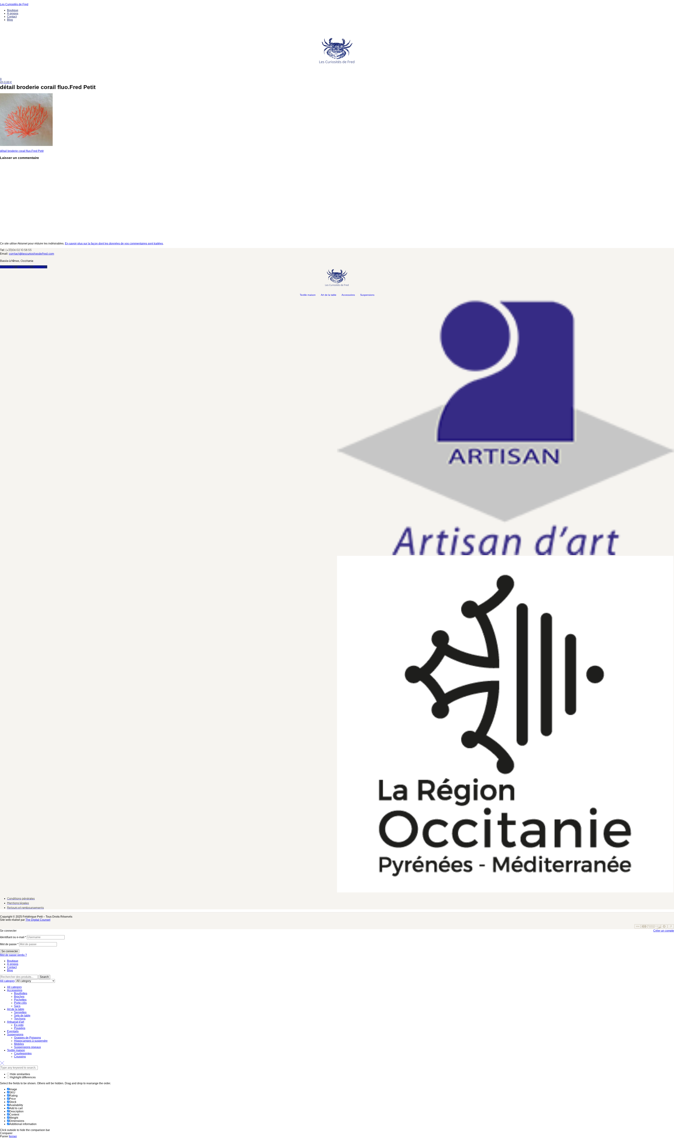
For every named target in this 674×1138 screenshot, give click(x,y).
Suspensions (367, 294)
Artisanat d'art (15, 1021)
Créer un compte (663, 930)
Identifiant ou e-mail (13, 937)
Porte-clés (20, 1002)
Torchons (19, 1018)
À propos (12, 964)
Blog (10, 970)
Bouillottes (20, 993)
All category (14, 987)
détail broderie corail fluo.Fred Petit (22, 150)
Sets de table (22, 1015)
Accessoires (348, 294)
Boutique (12, 960)
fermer (13, 1136)
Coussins (20, 1056)
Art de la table (328, 294)
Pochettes (20, 999)
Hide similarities (19, 1074)
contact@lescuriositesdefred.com (31, 253)
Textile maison (308, 294)
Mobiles (19, 1043)
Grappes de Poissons (27, 1037)
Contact (12, 967)
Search (44, 976)
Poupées (19, 1028)
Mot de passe (9, 944)
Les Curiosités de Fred (14, 4)
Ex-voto (19, 1024)
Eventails (13, 1031)
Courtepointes (23, 1053)
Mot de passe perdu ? (13, 954)
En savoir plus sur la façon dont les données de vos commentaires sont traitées (114, 243)
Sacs (17, 1006)
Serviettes (20, 1012)
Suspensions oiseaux (27, 1047)
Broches (19, 996)
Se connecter (9, 951)
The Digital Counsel (37, 919)
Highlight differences (22, 1077)
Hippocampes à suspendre (31, 1040)
